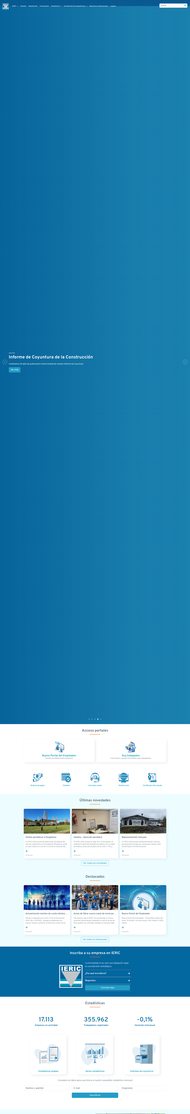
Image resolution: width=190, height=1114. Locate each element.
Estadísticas (55, 6)
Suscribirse (95, 1095)
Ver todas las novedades (95, 863)
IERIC (14, 6)
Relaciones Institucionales (99, 6)
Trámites (23, 6)
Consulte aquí (107, 987)
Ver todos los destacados (95, 939)
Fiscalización (44, 6)
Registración (33, 6)
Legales (113, 6)
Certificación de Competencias (74, 6)
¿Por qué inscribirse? (95, 973)
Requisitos (90, 980)
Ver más (15, 369)
